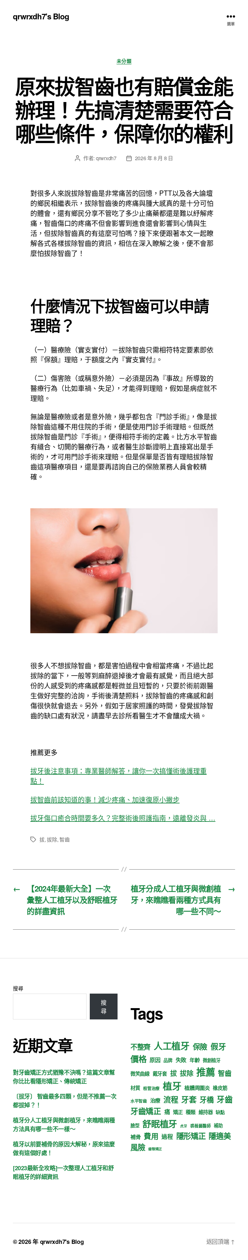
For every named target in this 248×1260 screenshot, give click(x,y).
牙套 (188, 1099)
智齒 (64, 839)
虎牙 (183, 1125)
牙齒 (224, 1099)
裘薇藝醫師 (200, 1126)
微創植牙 (212, 1060)
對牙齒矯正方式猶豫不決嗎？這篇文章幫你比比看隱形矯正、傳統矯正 (64, 1076)
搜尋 (18, 988)
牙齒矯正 (145, 1110)
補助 (218, 1125)
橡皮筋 (220, 1087)
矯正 (177, 1112)
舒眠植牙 (159, 1123)
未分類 (124, 61)
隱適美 (220, 1136)
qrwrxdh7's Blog (41, 16)
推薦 (205, 1072)
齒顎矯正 (155, 1148)
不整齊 (140, 1047)
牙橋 (206, 1099)
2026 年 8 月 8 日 (154, 158)
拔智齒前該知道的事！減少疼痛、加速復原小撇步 (105, 799)
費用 (151, 1136)
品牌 (167, 1060)
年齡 (195, 1060)
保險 (200, 1046)
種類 (190, 1112)
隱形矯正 (191, 1136)
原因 (155, 1060)
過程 (167, 1136)
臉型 (134, 1125)
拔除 (52, 839)
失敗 (181, 1060)
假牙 (218, 1046)
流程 (170, 1099)
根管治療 (151, 1088)
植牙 (172, 1086)
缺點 (220, 1112)
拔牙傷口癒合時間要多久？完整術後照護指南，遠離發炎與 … (122, 817)
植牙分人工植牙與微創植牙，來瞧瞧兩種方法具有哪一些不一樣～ (64, 1124)
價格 (138, 1059)
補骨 (135, 1137)
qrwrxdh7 (106, 158)
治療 (155, 1100)
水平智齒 (138, 1101)
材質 (135, 1087)
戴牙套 (160, 1073)
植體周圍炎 (197, 1087)
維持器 (206, 1112)
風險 (137, 1147)
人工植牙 (172, 1045)
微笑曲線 (140, 1073)
